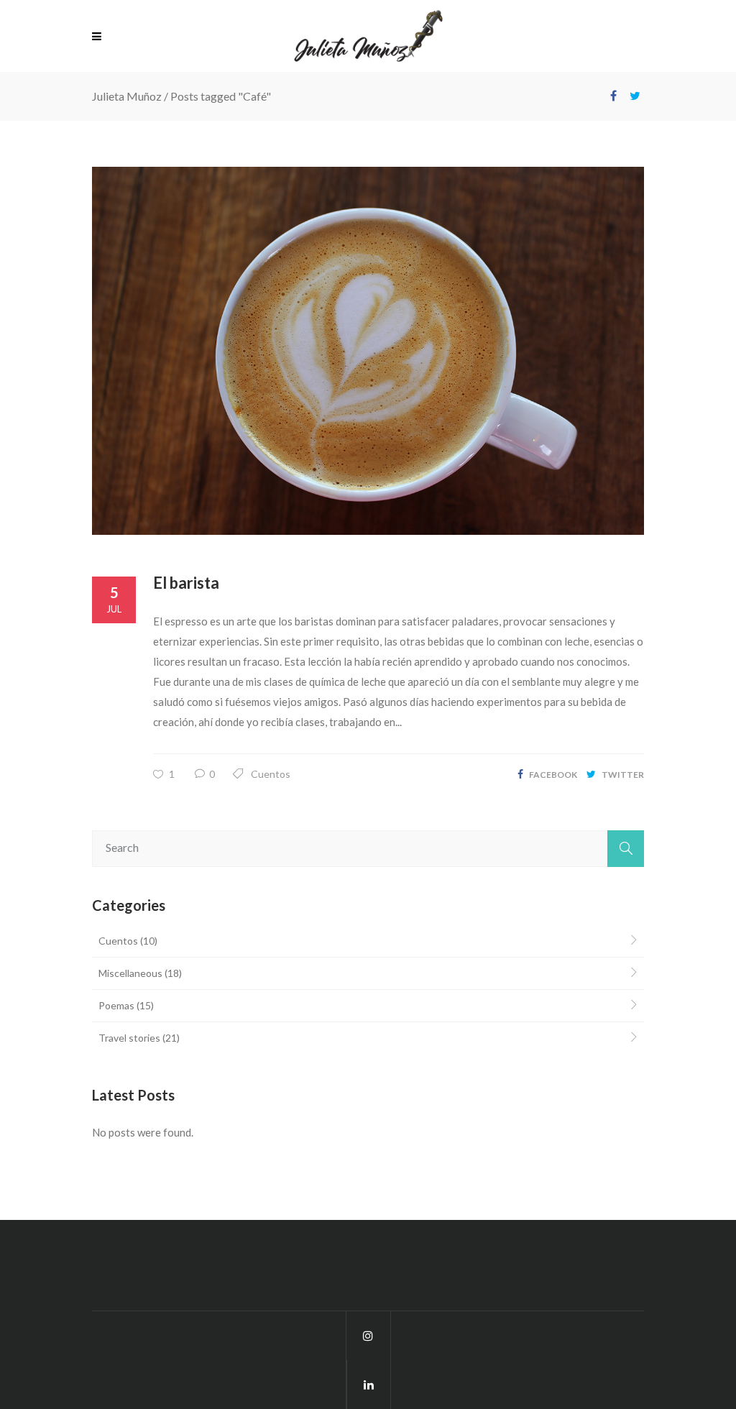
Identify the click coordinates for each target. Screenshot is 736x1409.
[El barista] (368, 351)
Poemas (116, 1005)
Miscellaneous (130, 973)
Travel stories (129, 1038)
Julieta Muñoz (127, 96)
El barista (186, 582)
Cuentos (270, 774)
